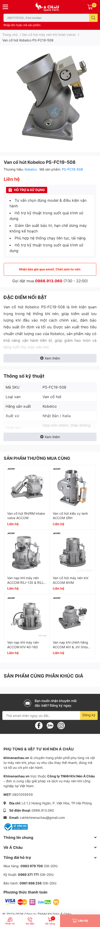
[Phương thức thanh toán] (32, 902)
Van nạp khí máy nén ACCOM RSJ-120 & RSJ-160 (26, 582)
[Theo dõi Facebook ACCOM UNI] (39, 725)
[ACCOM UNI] (50, 6)
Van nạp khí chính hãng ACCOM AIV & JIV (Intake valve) (72, 646)
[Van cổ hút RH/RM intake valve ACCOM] (27, 487)
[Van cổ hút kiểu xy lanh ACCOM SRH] (72, 487)
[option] (50, 97)
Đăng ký (89, 715)
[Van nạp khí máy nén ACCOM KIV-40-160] (27, 616)
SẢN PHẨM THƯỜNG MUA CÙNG (37, 458)
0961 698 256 (31, 883)
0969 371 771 (28, 875)
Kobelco (31, 169)
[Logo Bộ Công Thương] (15, 826)
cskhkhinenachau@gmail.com (42, 818)
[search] (93, 18)
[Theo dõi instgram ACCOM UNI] (61, 725)
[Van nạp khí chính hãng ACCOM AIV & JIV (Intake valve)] (72, 616)
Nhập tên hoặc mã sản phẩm (21, 25)
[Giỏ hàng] (90, 7)
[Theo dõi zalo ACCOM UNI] (50, 725)
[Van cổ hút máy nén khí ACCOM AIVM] (72, 552)
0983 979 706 (31, 866)
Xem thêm (52, 358)
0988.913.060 (48, 281)
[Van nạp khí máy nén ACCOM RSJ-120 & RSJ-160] (27, 552)
